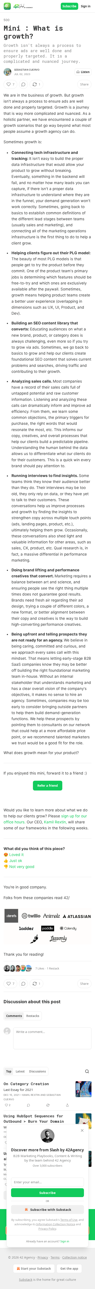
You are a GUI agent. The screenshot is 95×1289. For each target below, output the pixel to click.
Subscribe (69, 6)
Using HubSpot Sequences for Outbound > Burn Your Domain (34, 1118)
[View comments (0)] (23, 84)
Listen (85, 72)
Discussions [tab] (37, 1071)
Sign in (86, 6)
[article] (47, 1094)
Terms (55, 1257)
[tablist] (23, 1015)
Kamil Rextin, (56, 822)
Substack (25, 1279)
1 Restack (53, 968)
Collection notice (74, 1257)
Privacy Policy (47, 1229)
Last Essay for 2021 (18, 1089)
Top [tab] (8, 1071)
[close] (82, 1130)
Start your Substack (36, 1268)
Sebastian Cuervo (26, 69)
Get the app (69, 1268)
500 (7, 20)
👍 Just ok (13, 860)
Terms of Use (68, 1220)
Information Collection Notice (55, 1224)
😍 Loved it (14, 854)
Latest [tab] (20, 1071)
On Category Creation (26, 1083)
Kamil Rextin (31, 1094)
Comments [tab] (14, 1016)
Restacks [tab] (32, 1016)
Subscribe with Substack (50, 1209)
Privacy (43, 1257)
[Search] (87, 1071)
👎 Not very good (19, 866)
